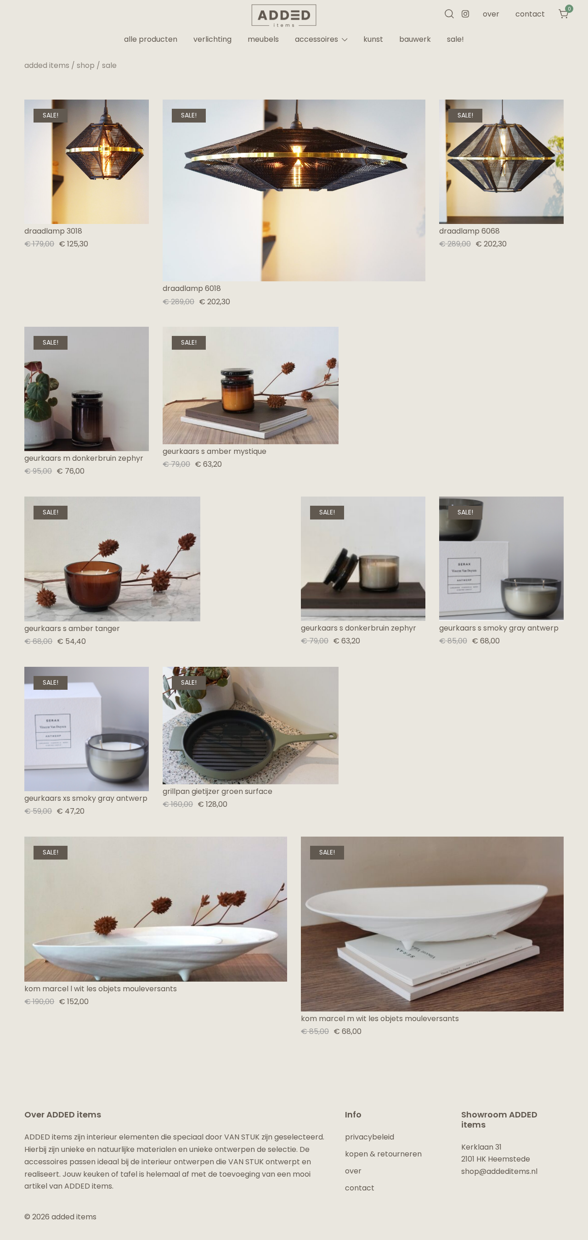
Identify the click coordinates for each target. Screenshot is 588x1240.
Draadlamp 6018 (192, 288)
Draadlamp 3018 (53, 231)
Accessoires (316, 39)
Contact (530, 14)
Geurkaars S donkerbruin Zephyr (358, 628)
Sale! (455, 39)
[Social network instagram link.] (465, 13)
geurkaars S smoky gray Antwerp (499, 628)
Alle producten (150, 39)
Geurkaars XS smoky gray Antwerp (85, 798)
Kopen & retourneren (383, 1154)
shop (86, 65)
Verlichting (212, 39)
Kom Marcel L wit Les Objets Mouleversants (100, 988)
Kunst (373, 39)
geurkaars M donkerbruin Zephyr (83, 458)
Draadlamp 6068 (469, 231)
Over (491, 14)
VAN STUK (242, 1137)
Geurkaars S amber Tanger (72, 628)
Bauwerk (415, 39)
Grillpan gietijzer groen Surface (217, 791)
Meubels (263, 39)
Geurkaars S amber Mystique (214, 451)
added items (46, 65)
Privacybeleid (369, 1137)
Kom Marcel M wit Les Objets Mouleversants (380, 1018)
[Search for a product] (449, 14)
